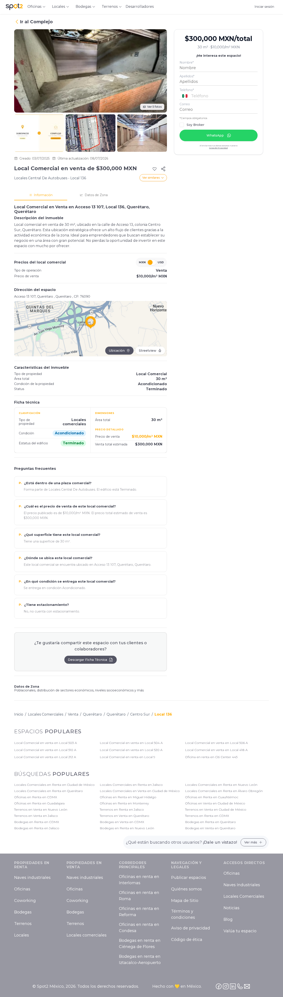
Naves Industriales (242, 885)
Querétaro (92, 714)
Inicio (18, 714)
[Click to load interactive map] (90, 328)
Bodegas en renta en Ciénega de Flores (140, 943)
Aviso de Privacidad (218, 148)
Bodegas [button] (83, 6)
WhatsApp (215, 135)
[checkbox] (182, 125)
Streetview (147, 351)
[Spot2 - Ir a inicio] (14, 6)
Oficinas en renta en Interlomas (139, 880)
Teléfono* (187, 90)
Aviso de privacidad (190, 928)
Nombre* (187, 62)
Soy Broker (195, 124)
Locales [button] (58, 6)
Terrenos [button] (110, 6)
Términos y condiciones (183, 914)
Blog (228, 919)
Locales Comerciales (45, 714)
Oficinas (22, 889)
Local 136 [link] (163, 714)
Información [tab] (43, 195)
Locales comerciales (87, 935)
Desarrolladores (140, 6)
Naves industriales (32, 877)
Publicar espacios (188, 877)
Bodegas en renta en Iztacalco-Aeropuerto (140, 959)
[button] (219, 96)
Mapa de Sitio (184, 900)
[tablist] (90, 195)
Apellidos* (187, 76)
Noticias (231, 908)
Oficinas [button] (34, 6)
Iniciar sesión (264, 7)
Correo (185, 104)
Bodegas (23, 912)
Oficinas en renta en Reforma (139, 911)
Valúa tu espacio (240, 931)
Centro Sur (140, 714)
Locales (21, 935)
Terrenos (23, 923)
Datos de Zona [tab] (96, 195)
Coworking (25, 900)
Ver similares (151, 177)
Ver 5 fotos (154, 106)
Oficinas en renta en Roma (139, 895)
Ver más (250, 842)
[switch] (151, 262)
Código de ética (186, 939)
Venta (73, 714)
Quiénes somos (186, 889)
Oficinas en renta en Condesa (139, 927)
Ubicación (117, 351)
